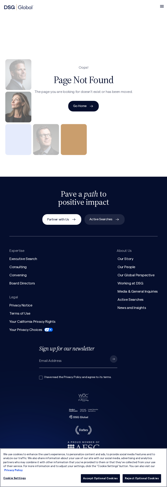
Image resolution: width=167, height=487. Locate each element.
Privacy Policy (72, 377)
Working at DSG (130, 283)
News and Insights (132, 308)
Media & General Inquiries (138, 291)
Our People (126, 267)
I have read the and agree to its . (77, 377)
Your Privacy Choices (25, 330)
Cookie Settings (14, 478)
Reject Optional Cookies (142, 478)
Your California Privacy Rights (32, 321)
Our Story (125, 259)
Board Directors (22, 283)
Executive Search (23, 259)
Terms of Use (19, 313)
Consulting (18, 267)
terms (107, 377)
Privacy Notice (20, 305)
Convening (17, 275)
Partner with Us (58, 219)
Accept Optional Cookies (100, 478)
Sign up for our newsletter (66, 348)
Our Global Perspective (136, 275)
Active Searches (100, 219)
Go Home (80, 106)
